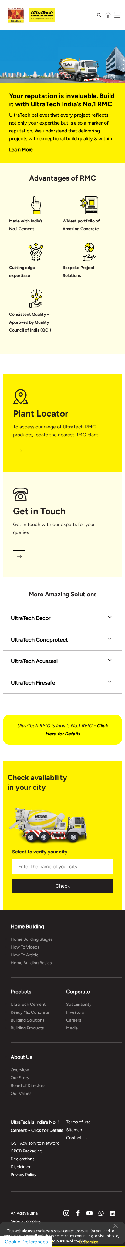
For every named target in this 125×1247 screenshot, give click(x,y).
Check (63, 886)
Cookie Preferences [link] (26, 1242)
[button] (115, 1225)
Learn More (21, 149)
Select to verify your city (39, 852)
